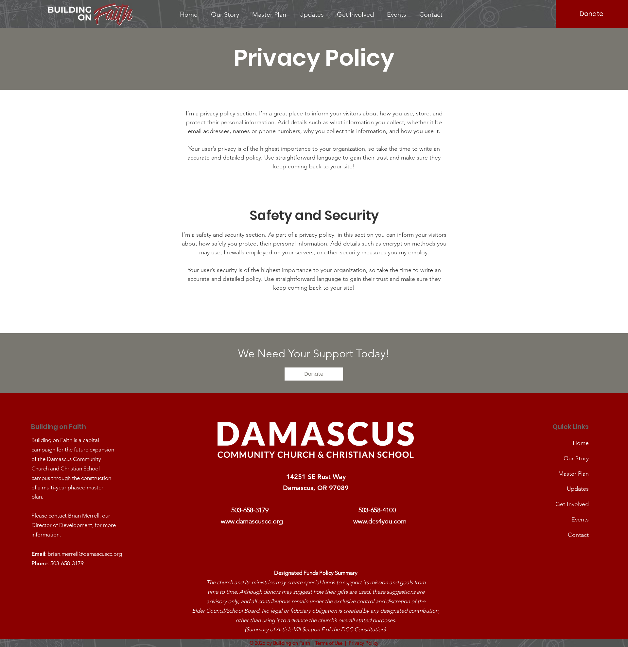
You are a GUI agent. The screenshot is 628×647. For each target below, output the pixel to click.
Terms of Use (328, 643)
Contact (578, 534)
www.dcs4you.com (380, 521)
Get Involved (572, 504)
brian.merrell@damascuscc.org (85, 554)
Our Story (576, 458)
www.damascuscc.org (252, 521)
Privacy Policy (363, 643)
